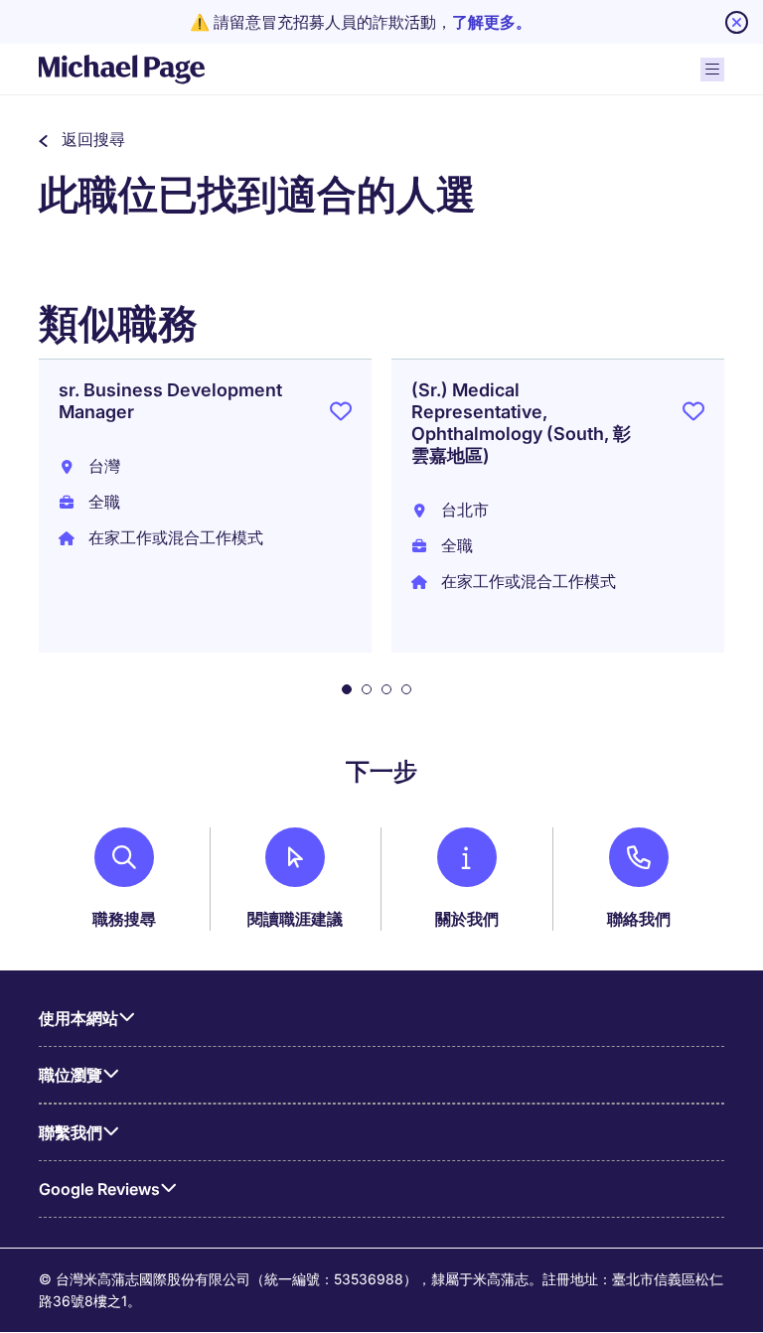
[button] (82, 139)
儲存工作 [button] (341, 415)
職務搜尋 (124, 919)
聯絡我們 (639, 919)
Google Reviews (99, 1189)
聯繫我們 (70, 1132)
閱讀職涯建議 (295, 919)
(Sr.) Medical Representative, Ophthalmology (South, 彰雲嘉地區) (521, 422)
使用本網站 (78, 1018)
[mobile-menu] (712, 69)
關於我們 (467, 919)
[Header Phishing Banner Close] (736, 22)
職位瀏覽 (70, 1075)
